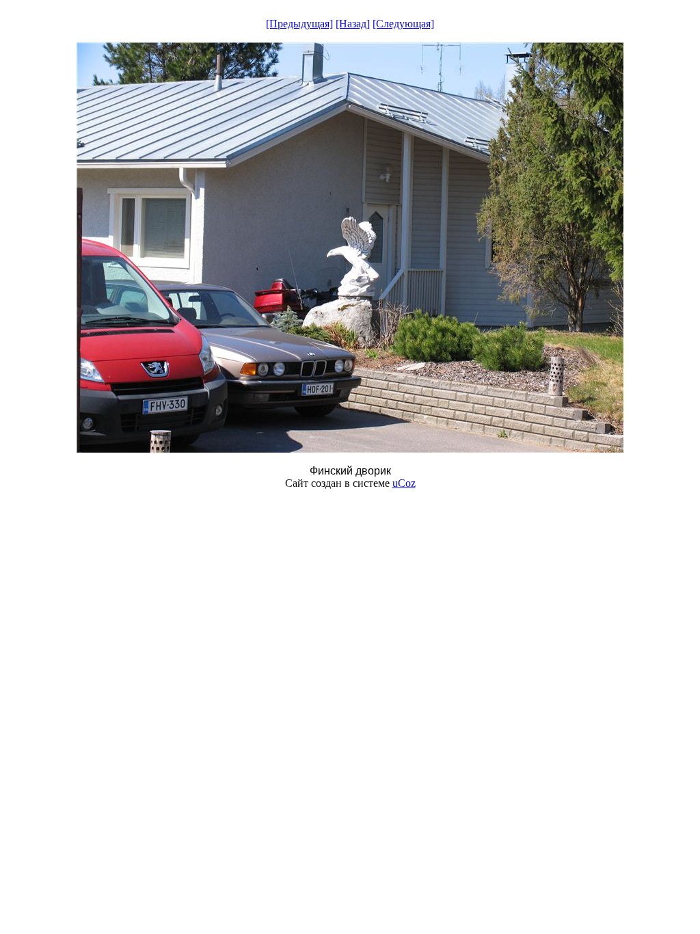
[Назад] (353, 23)
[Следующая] (403, 23)
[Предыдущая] (299, 23)
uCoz (404, 483)
